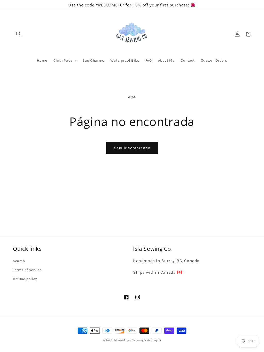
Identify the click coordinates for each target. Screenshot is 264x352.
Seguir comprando (132, 148)
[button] (18, 34)
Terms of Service (27, 270)
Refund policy (25, 279)
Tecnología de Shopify (146, 340)
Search (19, 261)
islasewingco (122, 340)
